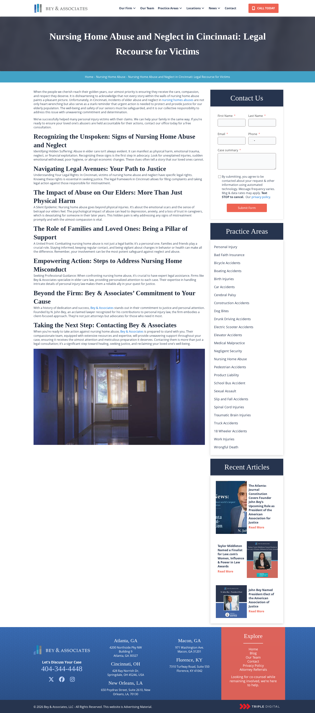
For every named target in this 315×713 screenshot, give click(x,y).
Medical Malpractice (229, 343)
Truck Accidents (226, 423)
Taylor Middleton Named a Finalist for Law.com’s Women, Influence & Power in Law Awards (231, 556)
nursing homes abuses (177, 100)
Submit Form (247, 208)
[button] (134, 8)
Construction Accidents (231, 303)
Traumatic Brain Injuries (232, 415)
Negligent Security (228, 351)
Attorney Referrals (253, 669)
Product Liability (226, 375)
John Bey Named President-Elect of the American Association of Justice (261, 598)
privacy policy (261, 197)
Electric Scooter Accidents (233, 327)
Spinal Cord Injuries (229, 407)
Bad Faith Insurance (229, 255)
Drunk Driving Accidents (232, 319)
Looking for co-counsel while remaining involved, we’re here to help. (253, 681)
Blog (253, 653)
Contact (253, 661)
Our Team (253, 657)
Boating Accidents (228, 271)
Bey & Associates (102, 308)
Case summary (228, 150)
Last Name (255, 116)
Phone (252, 134)
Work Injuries (224, 439)
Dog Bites (221, 311)
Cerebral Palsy (225, 295)
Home (89, 77)
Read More (257, 527)
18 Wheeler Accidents (230, 431)
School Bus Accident (229, 383)
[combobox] (252, 140)
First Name (225, 116)
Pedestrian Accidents (230, 367)
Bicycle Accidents (227, 263)
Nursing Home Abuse (110, 77)
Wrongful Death (226, 447)
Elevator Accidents (228, 335)
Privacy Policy (253, 665)
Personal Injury (225, 247)
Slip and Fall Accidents (231, 399)
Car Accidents (224, 287)
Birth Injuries (224, 279)
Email (221, 134)
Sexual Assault (225, 391)
